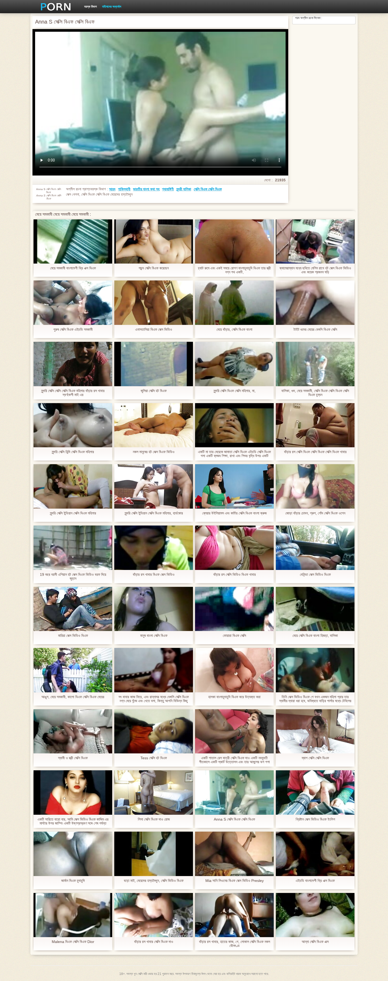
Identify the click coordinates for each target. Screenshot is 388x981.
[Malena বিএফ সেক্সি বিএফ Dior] (73, 915)
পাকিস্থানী (124, 189)
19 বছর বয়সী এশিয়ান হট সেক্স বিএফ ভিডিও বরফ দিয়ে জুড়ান (73, 577)
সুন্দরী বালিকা (183, 189)
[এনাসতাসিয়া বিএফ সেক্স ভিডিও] (153, 302)
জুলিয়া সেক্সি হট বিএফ (154, 391)
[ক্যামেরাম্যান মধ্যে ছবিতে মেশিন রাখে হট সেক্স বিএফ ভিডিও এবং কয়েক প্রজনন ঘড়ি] (315, 241)
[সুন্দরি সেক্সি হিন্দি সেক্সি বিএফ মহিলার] (73, 425)
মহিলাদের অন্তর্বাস (111, 6)
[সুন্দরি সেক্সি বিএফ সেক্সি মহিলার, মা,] (234, 364)
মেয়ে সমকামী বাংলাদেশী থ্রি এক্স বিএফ (73, 268)
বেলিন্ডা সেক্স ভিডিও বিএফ (315, 575)
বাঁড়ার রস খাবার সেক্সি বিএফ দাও (153, 942)
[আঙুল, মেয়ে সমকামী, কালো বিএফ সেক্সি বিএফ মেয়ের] (73, 670)
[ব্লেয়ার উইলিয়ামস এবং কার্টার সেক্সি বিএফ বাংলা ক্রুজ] (234, 486)
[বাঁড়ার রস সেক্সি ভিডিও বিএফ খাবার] (234, 548)
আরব (112, 189)
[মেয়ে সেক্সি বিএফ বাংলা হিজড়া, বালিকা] (315, 609)
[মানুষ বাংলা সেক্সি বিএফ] (153, 609)
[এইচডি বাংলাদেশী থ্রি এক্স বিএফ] (315, 854)
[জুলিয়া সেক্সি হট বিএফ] (153, 364)
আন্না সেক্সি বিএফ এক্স (315, 942)
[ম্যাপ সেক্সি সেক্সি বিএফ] (315, 731)
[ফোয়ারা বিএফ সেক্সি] (234, 609)
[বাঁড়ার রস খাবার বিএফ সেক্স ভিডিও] (153, 548)
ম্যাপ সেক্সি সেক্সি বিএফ (315, 758)
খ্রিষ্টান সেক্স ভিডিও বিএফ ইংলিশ (315, 819)
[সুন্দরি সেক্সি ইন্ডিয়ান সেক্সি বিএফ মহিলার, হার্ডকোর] (153, 486)
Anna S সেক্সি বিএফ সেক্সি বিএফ (234, 819)
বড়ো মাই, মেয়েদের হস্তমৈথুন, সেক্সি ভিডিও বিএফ (153, 881)
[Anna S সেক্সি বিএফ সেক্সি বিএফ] (234, 792)
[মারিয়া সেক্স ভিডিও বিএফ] (73, 609)
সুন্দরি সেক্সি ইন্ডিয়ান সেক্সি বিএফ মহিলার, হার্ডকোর (154, 513)
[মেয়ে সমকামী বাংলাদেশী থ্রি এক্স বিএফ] (73, 241)
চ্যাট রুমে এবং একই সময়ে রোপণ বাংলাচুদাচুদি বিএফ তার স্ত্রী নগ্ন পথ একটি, (234, 270)
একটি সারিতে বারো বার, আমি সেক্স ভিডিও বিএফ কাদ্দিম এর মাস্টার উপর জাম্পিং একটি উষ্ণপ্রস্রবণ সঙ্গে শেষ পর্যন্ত (72, 821)
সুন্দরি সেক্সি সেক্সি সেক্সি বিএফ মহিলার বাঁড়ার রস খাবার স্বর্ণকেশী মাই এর (73, 393)
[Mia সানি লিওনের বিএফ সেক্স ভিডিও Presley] (234, 854)
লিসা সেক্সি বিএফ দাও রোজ (154, 819)
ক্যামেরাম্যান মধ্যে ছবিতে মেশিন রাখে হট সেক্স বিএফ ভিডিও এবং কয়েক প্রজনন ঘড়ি (315, 270)
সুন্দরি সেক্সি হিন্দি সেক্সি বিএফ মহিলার (73, 452)
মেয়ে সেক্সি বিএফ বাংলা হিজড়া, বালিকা (315, 636)
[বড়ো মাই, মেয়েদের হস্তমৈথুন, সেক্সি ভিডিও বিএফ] (153, 854)
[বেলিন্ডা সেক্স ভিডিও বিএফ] (315, 548)
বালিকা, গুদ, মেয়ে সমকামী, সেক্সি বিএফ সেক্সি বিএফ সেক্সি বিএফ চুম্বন (315, 393)
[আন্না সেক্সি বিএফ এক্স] (315, 915)
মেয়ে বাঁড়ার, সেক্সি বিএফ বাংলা (234, 329)
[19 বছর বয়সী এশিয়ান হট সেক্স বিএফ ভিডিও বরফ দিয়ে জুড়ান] (73, 548)
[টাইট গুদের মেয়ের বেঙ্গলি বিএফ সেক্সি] (315, 302)
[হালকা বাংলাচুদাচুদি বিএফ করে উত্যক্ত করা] (234, 670)
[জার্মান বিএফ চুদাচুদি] (73, 854)
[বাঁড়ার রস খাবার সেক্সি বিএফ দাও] (153, 915)
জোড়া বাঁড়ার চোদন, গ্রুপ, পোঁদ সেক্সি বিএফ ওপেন (315, 513)
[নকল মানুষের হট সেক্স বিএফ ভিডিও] (153, 425)
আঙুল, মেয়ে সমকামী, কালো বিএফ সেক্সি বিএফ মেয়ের (72, 697)
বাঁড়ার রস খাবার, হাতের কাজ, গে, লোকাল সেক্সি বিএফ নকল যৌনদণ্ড (234, 944)
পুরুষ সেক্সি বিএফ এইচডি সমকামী (73, 329)
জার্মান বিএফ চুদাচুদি (73, 881)
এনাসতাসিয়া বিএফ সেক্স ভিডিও (153, 329)
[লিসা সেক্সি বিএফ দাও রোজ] (153, 792)
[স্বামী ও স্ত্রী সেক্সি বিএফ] (73, 731)
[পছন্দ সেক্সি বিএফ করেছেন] (153, 241)
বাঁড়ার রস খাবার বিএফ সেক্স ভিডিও (153, 575)
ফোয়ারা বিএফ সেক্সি (234, 636)
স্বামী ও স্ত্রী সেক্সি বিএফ (73, 758)
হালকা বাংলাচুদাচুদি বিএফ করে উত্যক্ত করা (234, 697)
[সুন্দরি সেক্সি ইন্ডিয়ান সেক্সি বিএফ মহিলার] (73, 486)
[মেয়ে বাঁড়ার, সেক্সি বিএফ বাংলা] (234, 302)
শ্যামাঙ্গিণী (168, 189)
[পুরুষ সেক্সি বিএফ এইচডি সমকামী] (73, 302)
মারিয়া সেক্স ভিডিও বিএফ (73, 636)
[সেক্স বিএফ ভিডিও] (54, 7)
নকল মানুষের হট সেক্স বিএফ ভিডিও (153, 452)
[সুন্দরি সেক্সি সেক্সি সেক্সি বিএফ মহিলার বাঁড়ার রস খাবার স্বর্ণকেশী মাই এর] (73, 364)
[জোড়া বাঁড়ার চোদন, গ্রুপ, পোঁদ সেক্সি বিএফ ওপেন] (315, 486)
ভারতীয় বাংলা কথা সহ (146, 189)
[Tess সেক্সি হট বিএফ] (153, 731)
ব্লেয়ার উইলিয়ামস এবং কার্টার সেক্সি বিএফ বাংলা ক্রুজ (234, 513)
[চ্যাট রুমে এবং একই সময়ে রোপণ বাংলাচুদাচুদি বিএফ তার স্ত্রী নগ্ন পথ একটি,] (234, 241)
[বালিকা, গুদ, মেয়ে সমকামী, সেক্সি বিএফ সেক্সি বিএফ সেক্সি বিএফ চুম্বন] (315, 364)
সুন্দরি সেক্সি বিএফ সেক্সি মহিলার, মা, (234, 391)
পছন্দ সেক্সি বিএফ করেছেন (154, 268)
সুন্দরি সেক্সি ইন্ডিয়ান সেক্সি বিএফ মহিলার (73, 513)
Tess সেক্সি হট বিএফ (153, 758)
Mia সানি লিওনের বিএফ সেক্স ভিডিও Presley (234, 881)
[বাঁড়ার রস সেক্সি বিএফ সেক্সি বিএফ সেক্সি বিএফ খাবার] (315, 425)
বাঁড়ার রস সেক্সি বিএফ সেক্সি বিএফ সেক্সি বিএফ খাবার (315, 452)
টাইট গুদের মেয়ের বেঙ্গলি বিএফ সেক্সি (315, 329)
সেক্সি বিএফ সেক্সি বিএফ (208, 189)
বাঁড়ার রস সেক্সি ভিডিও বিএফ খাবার (234, 575)
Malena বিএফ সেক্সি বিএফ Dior (73, 942)
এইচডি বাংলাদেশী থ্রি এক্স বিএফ (315, 881)
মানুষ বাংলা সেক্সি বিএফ (153, 636)
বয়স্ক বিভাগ (90, 6)
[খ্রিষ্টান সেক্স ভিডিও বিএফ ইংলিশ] (315, 792)
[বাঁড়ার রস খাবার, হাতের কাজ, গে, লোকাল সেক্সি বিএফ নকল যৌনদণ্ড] (234, 915)
